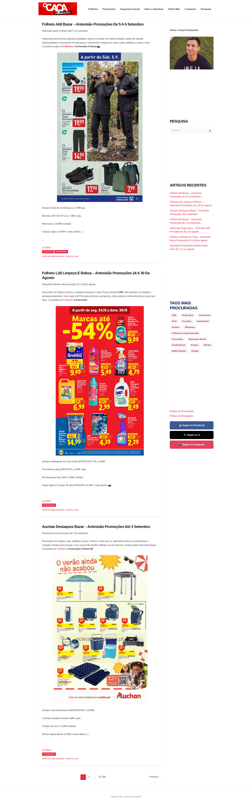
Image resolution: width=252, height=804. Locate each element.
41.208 (101, 777)
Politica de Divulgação (181, 416)
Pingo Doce (188, 315)
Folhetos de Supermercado (185, 333)
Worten (207, 345)
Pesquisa (206, 9)
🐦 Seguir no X (191, 435)
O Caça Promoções (41, 15)
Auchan (176, 327)
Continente (204, 315)
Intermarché (203, 321)
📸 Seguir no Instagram (192, 444)
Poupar (195, 351)
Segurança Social (130, 9)
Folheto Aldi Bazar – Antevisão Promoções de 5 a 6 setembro (93, 24)
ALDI (174, 321)
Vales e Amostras (153, 9)
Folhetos (93, 9)
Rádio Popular (179, 351)
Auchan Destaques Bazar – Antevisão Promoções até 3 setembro (96, 526)
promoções (61, 252)
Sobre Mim (174, 9)
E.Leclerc (186, 321)
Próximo (155, 777)
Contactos (190, 9)
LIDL (174, 315)
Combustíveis (179, 345)
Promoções (109, 9)
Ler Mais (46, 247)
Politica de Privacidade (182, 411)
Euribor (194, 345)
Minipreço (190, 327)
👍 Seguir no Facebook (192, 425)
